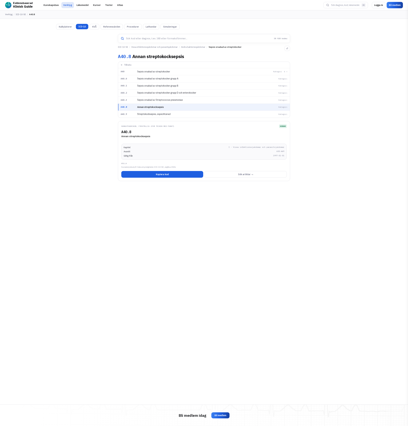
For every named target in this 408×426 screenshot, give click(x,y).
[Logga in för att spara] (287, 48)
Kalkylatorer (65, 26)
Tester (109, 5)
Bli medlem (395, 5)
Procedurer (133, 26)
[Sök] (328, 5)
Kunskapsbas (51, 5)
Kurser (97, 5)
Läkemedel (82, 5)
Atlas (120, 5)
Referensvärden (111, 26)
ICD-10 (82, 26)
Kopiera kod (162, 174)
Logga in (378, 5)
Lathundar (151, 26)
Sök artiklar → (245, 174)
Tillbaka (127, 64)
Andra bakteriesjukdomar (193, 47)
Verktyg (67, 5)
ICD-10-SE (21, 14)
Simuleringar (170, 26)
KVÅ (94, 26)
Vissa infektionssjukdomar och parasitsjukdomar (154, 47)
